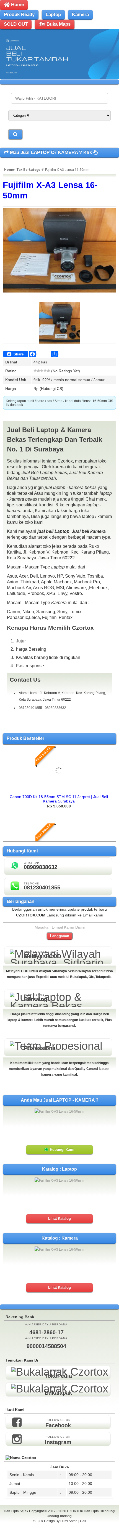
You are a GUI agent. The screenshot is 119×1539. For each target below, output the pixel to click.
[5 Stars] (48, 370)
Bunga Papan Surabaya (60, 1527)
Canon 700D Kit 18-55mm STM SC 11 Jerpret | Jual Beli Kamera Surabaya (59, 798)
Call (83, 1521)
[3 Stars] (41, 370)
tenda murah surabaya (60, 1533)
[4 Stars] (45, 370)
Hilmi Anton (68, 1521)
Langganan (59, 936)
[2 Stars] (38, 370)
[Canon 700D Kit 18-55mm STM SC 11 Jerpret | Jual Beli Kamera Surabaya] (58, 790)
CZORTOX (75, 1511)
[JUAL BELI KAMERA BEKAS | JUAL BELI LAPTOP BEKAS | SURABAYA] (59, 77)
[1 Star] (35, 370)
